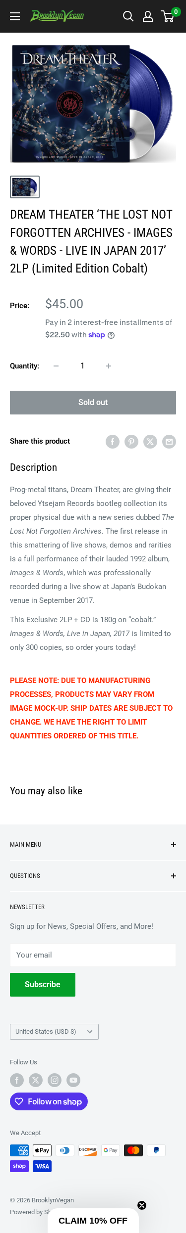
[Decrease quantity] (56, 366)
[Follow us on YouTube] (73, 1080)
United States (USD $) (45, 1031)
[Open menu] (15, 16)
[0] (168, 16)
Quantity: (24, 366)
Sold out (93, 402)
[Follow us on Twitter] (36, 1080)
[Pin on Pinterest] (131, 441)
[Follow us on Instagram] (55, 1080)
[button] (93, 1220)
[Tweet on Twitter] (150, 441)
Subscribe (43, 984)
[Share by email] (169, 441)
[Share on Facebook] (113, 441)
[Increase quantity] (108, 366)
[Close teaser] (142, 1205)
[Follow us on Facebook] (17, 1080)
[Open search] (128, 16)
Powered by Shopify (37, 1212)
